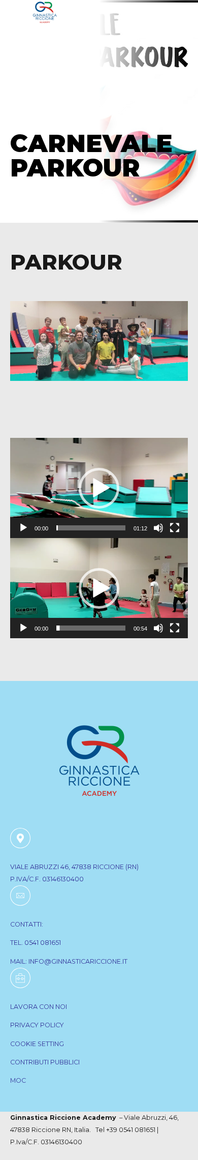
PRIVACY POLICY (37, 1025)
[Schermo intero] (175, 528)
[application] (99, 488)
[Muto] (158, 528)
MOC (18, 1080)
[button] (99, 488)
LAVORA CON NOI (38, 1006)
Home (24, 118)
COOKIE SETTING (37, 1044)
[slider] (90, 527)
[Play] (23, 528)
